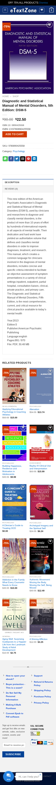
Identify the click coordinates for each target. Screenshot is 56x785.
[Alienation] (42, 386)
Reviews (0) (11, 189)
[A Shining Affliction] (42, 616)
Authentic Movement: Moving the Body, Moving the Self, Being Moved (41, 583)
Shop (16, 96)
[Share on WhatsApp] (5, 158)
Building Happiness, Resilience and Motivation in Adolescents (12, 470)
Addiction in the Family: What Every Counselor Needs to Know (13, 582)
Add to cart (14, 134)
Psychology (19, 151)
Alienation (34, 409)
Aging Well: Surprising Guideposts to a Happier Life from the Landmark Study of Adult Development (14, 644)
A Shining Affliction (38, 639)
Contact (46, 776)
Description (12, 182)
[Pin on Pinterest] (28, 158)
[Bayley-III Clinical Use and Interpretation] (42, 443)
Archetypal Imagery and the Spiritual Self (41, 527)
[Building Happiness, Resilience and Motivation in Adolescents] (14, 443)
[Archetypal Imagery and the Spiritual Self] (42, 502)
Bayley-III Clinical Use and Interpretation (40, 467)
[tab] (28, 182)
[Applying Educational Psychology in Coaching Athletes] (14, 386)
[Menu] (5, 10)
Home (5, 96)
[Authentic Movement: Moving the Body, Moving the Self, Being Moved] (42, 556)
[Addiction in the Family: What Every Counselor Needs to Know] (14, 556)
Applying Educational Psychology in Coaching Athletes (14, 412)
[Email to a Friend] (22, 158)
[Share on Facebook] (11, 158)
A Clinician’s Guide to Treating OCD (12, 526)
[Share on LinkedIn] (34, 158)
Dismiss (43, 2)
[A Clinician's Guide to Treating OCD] (14, 502)
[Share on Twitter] (16, 158)
